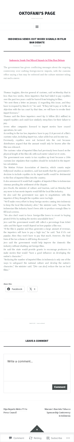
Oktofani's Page (37, 13)
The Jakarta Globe (37, 46)
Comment (59, 386)
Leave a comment (41, 323)
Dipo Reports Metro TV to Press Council (15, 411)
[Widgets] (37, 428)
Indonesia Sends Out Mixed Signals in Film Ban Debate (37, 60)
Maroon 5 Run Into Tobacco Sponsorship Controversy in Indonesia (57, 412)
